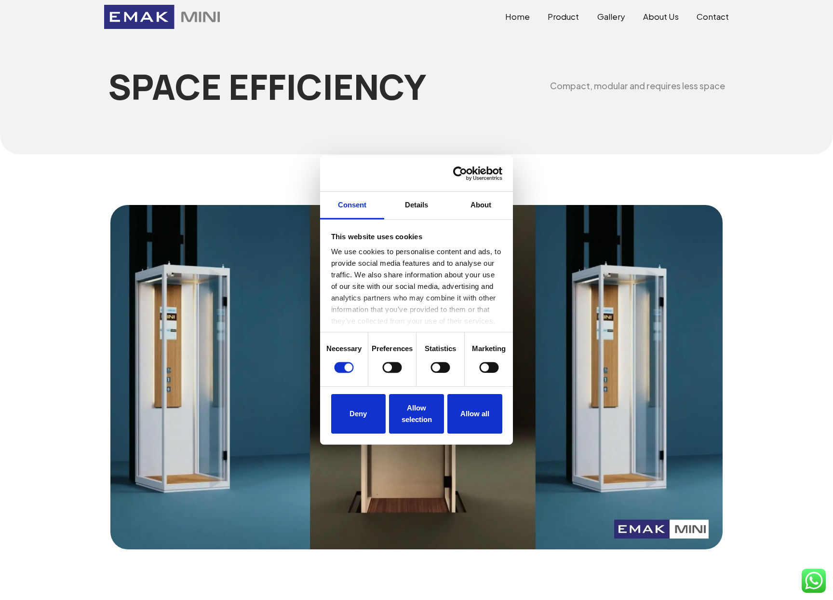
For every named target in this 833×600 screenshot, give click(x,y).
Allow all (474, 413)
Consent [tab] (352, 205)
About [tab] (481, 205)
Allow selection (417, 413)
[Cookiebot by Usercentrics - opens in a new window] (460, 173)
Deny (358, 413)
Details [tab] (417, 205)
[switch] (392, 367)
